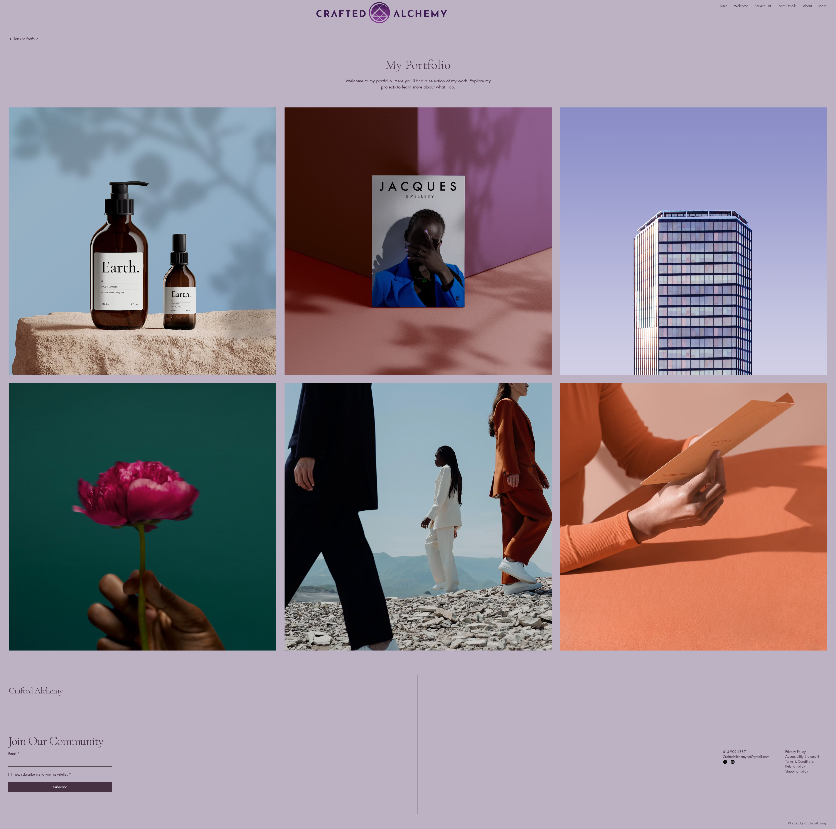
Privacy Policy (795, 751)
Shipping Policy (796, 771)
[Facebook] (725, 761)
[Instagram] (732, 761)
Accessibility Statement (802, 756)
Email (13, 753)
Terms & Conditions (799, 761)
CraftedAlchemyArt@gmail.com (746, 756)
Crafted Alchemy (36, 690)
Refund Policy (795, 766)
